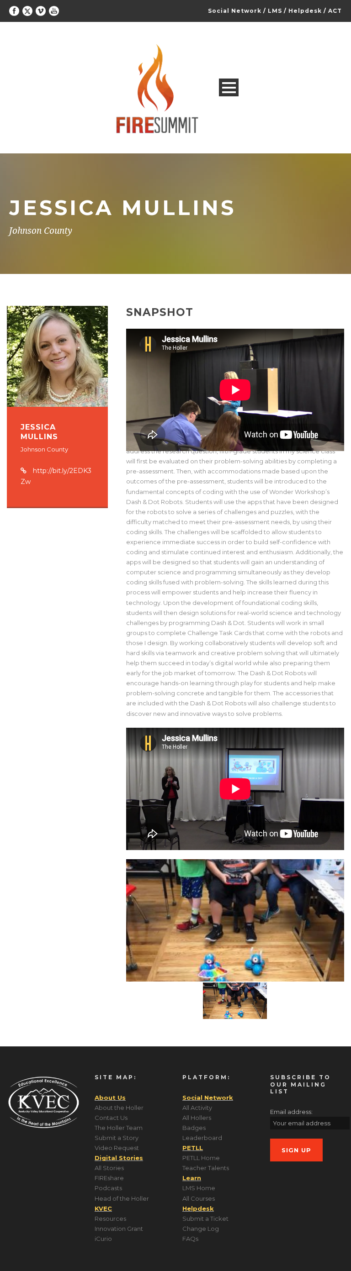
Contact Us (111, 1117)
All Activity (197, 1107)
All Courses (198, 1198)
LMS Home (198, 1188)
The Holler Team (119, 1127)
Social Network (234, 10)
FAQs (190, 1238)
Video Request (117, 1147)
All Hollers (196, 1117)
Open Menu (229, 87)
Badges (194, 1127)
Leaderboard (202, 1137)
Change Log (200, 1228)
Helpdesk (305, 10)
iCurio (103, 1238)
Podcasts (108, 1188)
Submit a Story (116, 1137)
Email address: (291, 1111)
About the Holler (119, 1107)
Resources (110, 1218)
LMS (275, 10)
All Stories (109, 1167)
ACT (335, 10)
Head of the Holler (122, 1198)
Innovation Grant (119, 1228)
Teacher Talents (205, 1167)
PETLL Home (201, 1157)
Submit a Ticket (205, 1218)
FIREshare (109, 1178)
